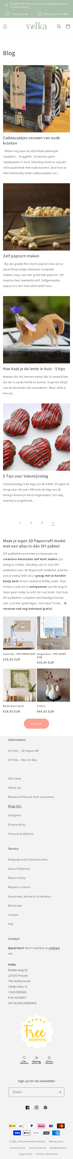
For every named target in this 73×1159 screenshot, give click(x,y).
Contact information (47, 1153)
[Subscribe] (59, 1092)
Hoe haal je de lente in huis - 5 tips (34, 368)
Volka (21, 1141)
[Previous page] (20, 522)
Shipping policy (58, 1147)
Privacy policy (17, 1147)
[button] (5, 26)
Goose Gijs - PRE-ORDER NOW (19, 653)
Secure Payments (19, 868)
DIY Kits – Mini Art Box (22, 760)
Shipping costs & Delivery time (28, 859)
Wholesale (15, 905)
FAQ (10, 924)
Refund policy (56, 1141)
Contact (13, 915)
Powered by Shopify (34, 1141)
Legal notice (25, 1153)
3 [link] (53, 523)
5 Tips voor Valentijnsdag (25, 476)
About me (14, 787)
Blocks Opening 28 (13, 705)
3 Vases (41, 705)
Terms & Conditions (21, 834)
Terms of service (37, 1147)
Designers (14, 815)
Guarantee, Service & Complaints (29, 896)
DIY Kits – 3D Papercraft (23, 751)
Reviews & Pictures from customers (31, 797)
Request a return (19, 887)
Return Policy (17, 878)
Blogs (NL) (14, 806)
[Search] (59, 26)
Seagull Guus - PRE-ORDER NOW (51, 655)
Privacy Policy (17, 824)
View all (36, 724)
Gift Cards (14, 778)
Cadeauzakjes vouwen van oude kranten (31, 140)
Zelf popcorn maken (21, 256)
